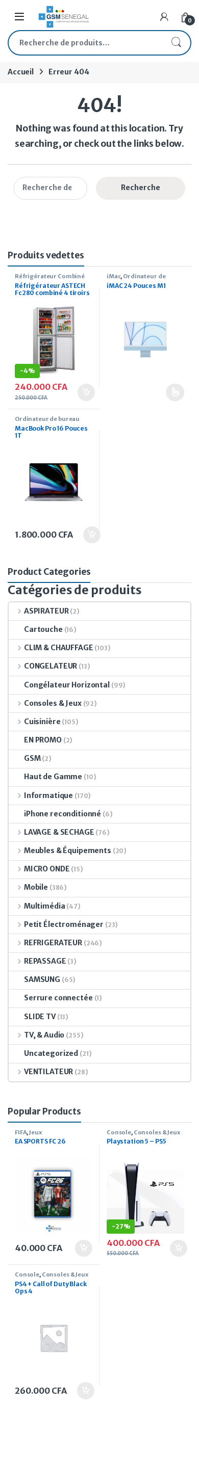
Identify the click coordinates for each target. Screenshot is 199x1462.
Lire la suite (175, 392)
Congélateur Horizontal (67, 684)
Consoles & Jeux (53, 703)
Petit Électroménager (64, 924)
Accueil (21, 71)
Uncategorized (51, 1053)
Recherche (176, 43)
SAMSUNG (42, 979)
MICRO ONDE (46, 868)
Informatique (48, 795)
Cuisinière (42, 721)
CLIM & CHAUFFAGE (58, 647)
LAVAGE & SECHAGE (59, 832)
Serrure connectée (58, 997)
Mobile (36, 887)
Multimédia (44, 906)
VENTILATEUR (48, 1071)
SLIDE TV (40, 1016)
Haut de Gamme (53, 776)
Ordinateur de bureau (136, 279)
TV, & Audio (44, 1035)
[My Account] (164, 17)
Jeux (35, 1132)
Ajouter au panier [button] (80, 392)
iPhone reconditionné (62, 813)
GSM (32, 758)
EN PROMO (43, 740)
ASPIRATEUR (46, 611)
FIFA (21, 1132)
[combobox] (85, 43)
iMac (113, 276)
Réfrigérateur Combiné (50, 276)
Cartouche (43, 629)
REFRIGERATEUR (53, 942)
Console (119, 1132)
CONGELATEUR (50, 666)
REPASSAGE (45, 961)
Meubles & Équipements (67, 850)
